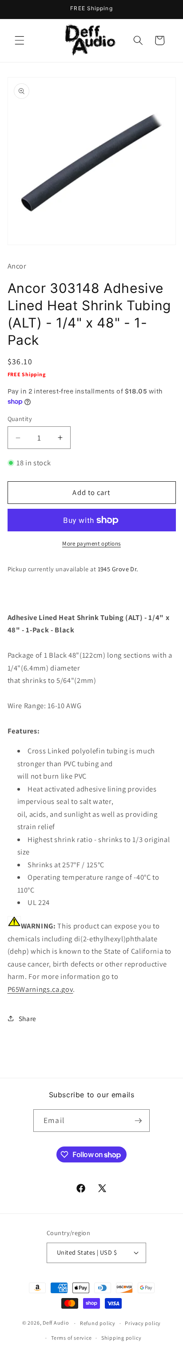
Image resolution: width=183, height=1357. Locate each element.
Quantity (20, 418)
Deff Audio (56, 1323)
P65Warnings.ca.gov (40, 989)
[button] (19, 40)
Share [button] (27, 1018)
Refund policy (97, 1323)
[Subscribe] (138, 1120)
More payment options (91, 543)
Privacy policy (143, 1323)
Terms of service (71, 1337)
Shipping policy (121, 1337)
